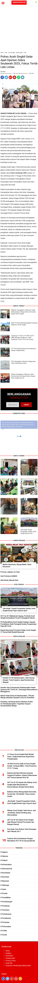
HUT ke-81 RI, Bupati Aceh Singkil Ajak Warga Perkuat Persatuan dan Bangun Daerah (20, 822)
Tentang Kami (10, 958)
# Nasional (5, 881)
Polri (25, 52)
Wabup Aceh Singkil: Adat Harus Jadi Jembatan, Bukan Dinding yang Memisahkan (21, 812)
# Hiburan (4, 856)
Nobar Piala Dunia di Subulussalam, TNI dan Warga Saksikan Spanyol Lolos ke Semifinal (17, 697)
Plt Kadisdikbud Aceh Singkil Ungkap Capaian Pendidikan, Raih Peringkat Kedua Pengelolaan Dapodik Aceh (18, 624)
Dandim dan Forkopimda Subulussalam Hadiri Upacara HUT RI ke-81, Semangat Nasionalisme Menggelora (19, 689)
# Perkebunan (6, 914)
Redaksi (8, 953)
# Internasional (6, 869)
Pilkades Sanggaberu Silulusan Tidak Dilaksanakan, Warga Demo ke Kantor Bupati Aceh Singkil (23, 312)
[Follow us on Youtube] (16, 978)
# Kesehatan (5, 873)
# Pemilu (4, 893)
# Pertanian (5, 922)
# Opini (3, 889)
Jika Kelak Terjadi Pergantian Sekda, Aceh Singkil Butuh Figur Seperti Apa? (28, 532)
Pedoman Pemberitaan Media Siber (18, 966)
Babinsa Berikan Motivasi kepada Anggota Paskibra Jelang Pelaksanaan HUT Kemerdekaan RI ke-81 (22, 775)
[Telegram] (22, 77)
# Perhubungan (6, 902)
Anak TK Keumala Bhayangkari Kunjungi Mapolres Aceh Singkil (24, 324)
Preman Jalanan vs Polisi (10, 572)
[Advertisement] (19, 30)
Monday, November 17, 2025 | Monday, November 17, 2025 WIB (17, 73)
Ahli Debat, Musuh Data (9, 580)
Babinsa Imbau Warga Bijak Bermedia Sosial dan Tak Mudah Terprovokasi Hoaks (21, 794)
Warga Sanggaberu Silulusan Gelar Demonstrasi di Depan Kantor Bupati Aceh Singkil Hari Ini (23, 376)
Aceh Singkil (11, 52)
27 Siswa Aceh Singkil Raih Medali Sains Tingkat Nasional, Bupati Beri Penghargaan (20, 756)
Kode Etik (9, 963)
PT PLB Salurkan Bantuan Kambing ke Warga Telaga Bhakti (23, 349)
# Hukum (4, 860)
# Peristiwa (5, 910)
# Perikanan (5, 906)
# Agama (4, 852)
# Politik (4, 931)
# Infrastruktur (6, 864)
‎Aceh (6, 52)
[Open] (36, 2)
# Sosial (4, 935)
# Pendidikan (6, 897)
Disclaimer (9, 956)
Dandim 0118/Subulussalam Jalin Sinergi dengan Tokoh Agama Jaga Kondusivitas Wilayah (18, 680)
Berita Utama (19, 52)
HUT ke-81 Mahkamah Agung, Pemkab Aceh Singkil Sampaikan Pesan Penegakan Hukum (18, 617)
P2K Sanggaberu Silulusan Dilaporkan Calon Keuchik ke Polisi (23, 362)
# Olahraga (5, 885)
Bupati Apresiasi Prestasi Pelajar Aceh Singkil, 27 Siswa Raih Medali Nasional (18, 631)
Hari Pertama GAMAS (9, 576)
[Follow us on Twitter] (7, 978)
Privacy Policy (11, 961)
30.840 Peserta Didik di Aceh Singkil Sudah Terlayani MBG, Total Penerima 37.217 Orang (22, 766)
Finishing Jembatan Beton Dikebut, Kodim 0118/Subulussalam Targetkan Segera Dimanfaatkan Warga (17, 704)
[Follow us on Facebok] (3, 978)
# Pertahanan (6, 918)
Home (2, 52)
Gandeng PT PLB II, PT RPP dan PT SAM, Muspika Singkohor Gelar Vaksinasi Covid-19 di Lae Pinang (22, 337)
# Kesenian (5, 877)
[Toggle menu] (3, 3)
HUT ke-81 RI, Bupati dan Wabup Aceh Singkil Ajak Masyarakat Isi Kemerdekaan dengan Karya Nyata (22, 784)
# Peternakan (6, 926)
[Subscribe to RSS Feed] (20, 978)
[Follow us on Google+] (12, 978)
